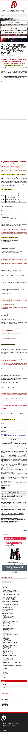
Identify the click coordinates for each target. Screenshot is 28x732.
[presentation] (13, 572)
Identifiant (4, 695)
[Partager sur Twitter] (26, 530)
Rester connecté (6, 703)
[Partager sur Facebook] (25, 530)
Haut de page (26, 728)
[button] (10, 574)
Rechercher (6, 582)
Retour (3, 488)
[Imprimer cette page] (23, 530)
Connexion (5, 705)
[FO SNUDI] (4, 720)
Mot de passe (5, 699)
